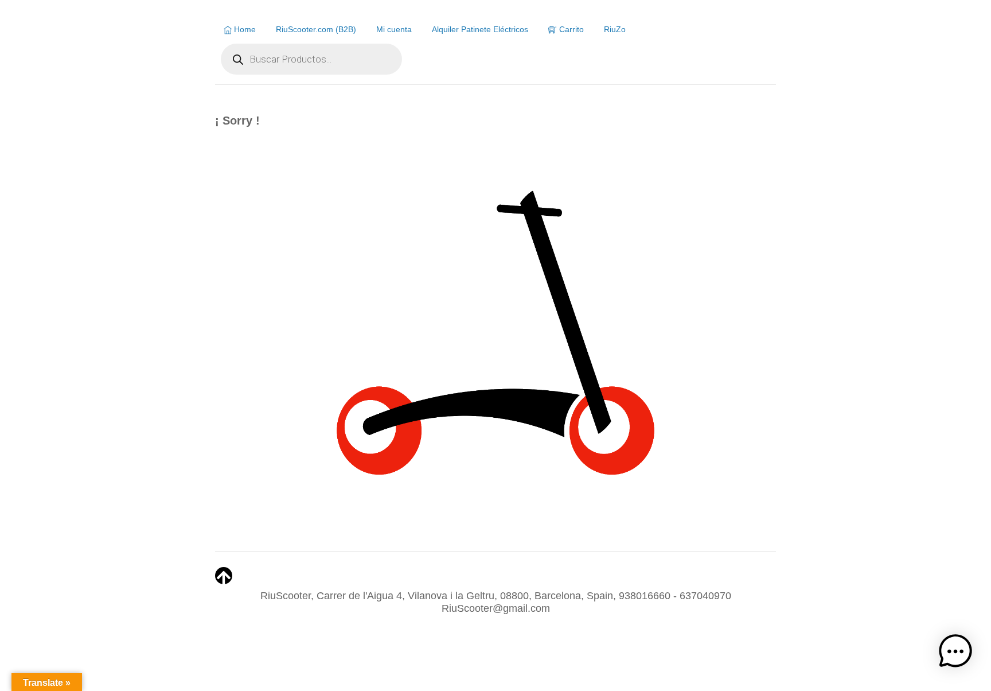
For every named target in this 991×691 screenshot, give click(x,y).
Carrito (570, 29)
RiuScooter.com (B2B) (316, 29)
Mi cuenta (394, 29)
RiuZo (615, 29)
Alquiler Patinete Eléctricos (480, 29)
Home (244, 29)
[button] (955, 653)
